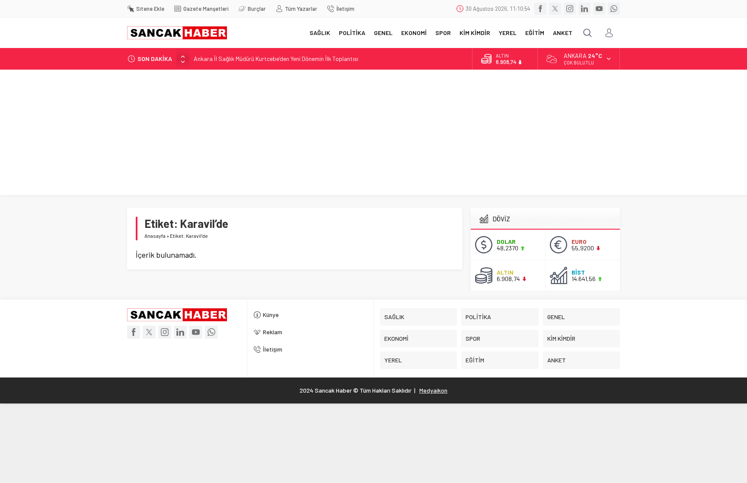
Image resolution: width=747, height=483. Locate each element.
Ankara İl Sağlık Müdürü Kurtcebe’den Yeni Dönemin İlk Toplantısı (276, 58)
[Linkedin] (584, 9)
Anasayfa (155, 236)
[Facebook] (540, 9)
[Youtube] (599, 9)
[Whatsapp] (614, 9)
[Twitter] (555, 9)
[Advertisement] (373, 134)
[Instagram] (570, 9)
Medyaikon (433, 390)
